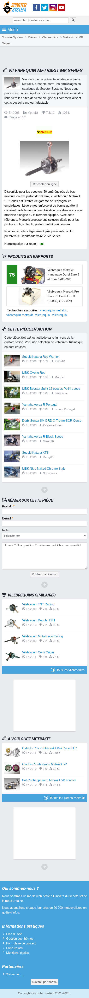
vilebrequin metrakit (53, 310)
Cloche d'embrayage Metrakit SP (44, 764)
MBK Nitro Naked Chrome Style (43, 468)
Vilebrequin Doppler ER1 (38, 620)
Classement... (15, 974)
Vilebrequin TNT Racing (38, 604)
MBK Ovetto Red (33, 372)
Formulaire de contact (21, 943)
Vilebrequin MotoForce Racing (42, 636)
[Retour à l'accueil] (16, 8)
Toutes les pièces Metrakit (67, 798)
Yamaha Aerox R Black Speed (42, 436)
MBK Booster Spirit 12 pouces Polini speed (51, 388)
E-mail (7, 518)
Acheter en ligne (46, 184)
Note (5, 530)
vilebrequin (42, 315)
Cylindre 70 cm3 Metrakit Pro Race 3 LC (49, 748)
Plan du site (14, 934)
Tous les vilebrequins (71, 670)
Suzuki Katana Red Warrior (40, 356)
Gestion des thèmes (20, 938)
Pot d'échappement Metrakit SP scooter (49, 780)
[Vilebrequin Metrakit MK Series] (44, 176)
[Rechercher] (73, 20)
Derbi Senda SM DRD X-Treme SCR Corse (51, 420)
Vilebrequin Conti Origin (38, 652)
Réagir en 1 (17, 117)
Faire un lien (14, 948)
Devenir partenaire (44, 981)
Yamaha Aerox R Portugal (39, 404)
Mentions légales (17, 952)
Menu (12, 29)
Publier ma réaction (44, 574)
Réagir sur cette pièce (30, 500)
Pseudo (8, 506)
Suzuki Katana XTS (35, 452)
